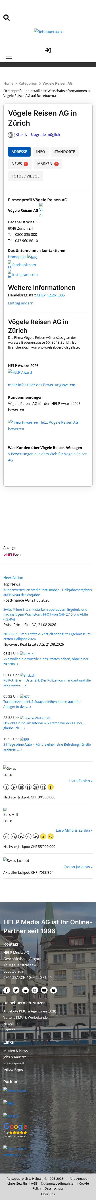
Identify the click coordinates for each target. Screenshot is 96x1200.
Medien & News (15, 1050)
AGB (34, 1183)
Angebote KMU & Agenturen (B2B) (29, 1011)
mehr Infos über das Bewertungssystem (41, 384)
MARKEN (47, 163)
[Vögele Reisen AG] (25, 371)
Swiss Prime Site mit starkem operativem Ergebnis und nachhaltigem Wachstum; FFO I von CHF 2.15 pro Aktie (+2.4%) (45, 614)
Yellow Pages (13, 1069)
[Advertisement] (50, 521)
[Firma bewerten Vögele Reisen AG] (23, 422)
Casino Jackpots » (78, 866)
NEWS (19, 163)
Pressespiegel (13, 1063)
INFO (40, 151)
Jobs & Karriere (14, 1057)
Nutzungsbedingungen (58, 1183)
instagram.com (24, 274)
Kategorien (28, 83)
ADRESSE (19, 151)
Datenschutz (54, 1188)
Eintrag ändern (20, 303)
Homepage (17, 256)
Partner (9, 1030)
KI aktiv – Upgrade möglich (38, 134)
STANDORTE (64, 151)
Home (8, 83)
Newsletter (11, 1023)
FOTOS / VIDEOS (26, 176)
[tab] (8, 577)
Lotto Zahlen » (81, 780)
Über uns (48, 1194)
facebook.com (23, 264)
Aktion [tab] (18, 577)
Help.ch (38, 1178)
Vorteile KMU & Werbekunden (26, 1017)
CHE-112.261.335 (51, 295)
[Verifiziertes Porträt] (41, 210)
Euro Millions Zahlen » (74, 830)
